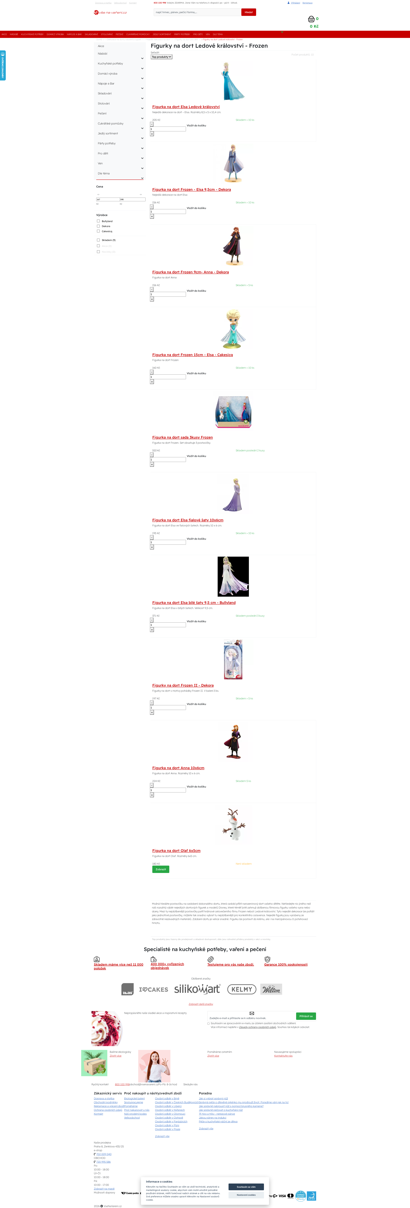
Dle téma (218, 34)
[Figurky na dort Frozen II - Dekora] (233, 659)
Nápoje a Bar (74, 34)
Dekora (106, 226)
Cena (99, 186)
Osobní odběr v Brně (167, 1098)
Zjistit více (115, 1055)
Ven (208, 34)
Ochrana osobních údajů (108, 1110)
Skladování (91, 34)
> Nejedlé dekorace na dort (157, 39)
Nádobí (14, 34)
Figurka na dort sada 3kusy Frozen (182, 437)
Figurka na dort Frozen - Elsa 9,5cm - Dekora (191, 189)
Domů (99, 39)
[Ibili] (127, 989)
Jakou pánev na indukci (212, 1117)
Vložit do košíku (196, 125)
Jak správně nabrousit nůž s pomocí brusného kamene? (231, 1106)
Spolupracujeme (133, 1102)
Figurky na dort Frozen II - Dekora (183, 685)
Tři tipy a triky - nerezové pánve (217, 1113)
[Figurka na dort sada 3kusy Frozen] (233, 411)
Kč (97, 204)
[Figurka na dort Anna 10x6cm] (233, 741)
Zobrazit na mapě (104, 1188)
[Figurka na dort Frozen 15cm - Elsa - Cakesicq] (233, 328)
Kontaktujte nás (283, 1055)
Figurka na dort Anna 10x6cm (178, 768)
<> (98, 194)
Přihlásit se (306, 1016)
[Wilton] (271, 989)
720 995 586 (103, 1161)
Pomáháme (131, 1106)
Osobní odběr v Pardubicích (171, 1121)
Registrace (307, 2)
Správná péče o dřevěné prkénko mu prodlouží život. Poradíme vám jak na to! (244, 1102)
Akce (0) (106, 246)
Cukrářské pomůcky (138, 34)
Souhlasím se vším (246, 1187)
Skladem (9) (108, 240)
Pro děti (198, 34)
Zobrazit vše (162, 1136)
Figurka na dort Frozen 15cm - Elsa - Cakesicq (192, 354)
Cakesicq (107, 231)
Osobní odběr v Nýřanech (170, 1110)
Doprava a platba (103, 2)
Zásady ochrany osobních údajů (257, 1027)
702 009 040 (103, 1154)
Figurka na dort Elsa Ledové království (186, 106)
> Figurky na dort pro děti (186, 39)
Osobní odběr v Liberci (168, 1106)
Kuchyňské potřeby (32, 34)
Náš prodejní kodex (135, 1113)
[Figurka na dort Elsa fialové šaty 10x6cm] (233, 493)
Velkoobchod (120, 2)
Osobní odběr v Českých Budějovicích (177, 1102)
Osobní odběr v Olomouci (170, 1113)
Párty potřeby (182, 34)
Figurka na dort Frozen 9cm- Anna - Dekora (190, 272)
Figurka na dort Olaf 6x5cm (176, 850)
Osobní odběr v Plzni (167, 1125)
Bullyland (107, 221)
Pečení (119, 34)
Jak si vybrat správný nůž (213, 1098)
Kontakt (133, 2)
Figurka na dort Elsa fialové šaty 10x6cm (187, 520)
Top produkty (160, 56)
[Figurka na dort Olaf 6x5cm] (233, 824)
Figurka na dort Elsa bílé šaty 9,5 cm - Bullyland (194, 602)
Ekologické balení (134, 1098)
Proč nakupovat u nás (136, 1110)
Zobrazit (161, 869)
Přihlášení (295, 2)
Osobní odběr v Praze (167, 1129)
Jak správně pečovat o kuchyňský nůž (221, 1110)
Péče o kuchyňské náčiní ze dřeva (218, 1121)
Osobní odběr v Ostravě (169, 1117)
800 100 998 (122, 1084)
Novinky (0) (108, 251)
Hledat (249, 12)
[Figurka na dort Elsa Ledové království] (233, 80)
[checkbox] (104, 221)
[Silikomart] (197, 989)
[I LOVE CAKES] (153, 989)
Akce (4, 34)
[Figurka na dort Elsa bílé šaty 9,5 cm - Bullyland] (233, 576)
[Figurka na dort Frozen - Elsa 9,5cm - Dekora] (233, 163)
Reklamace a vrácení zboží (109, 1106)
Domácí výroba (55, 34)
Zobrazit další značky (201, 1004)
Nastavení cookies (246, 1195)
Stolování (107, 34)
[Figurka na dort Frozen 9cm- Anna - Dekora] (233, 245)
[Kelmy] (241, 989)
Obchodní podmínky (106, 1102)
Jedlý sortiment (162, 34)
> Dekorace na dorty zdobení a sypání (123, 39)
